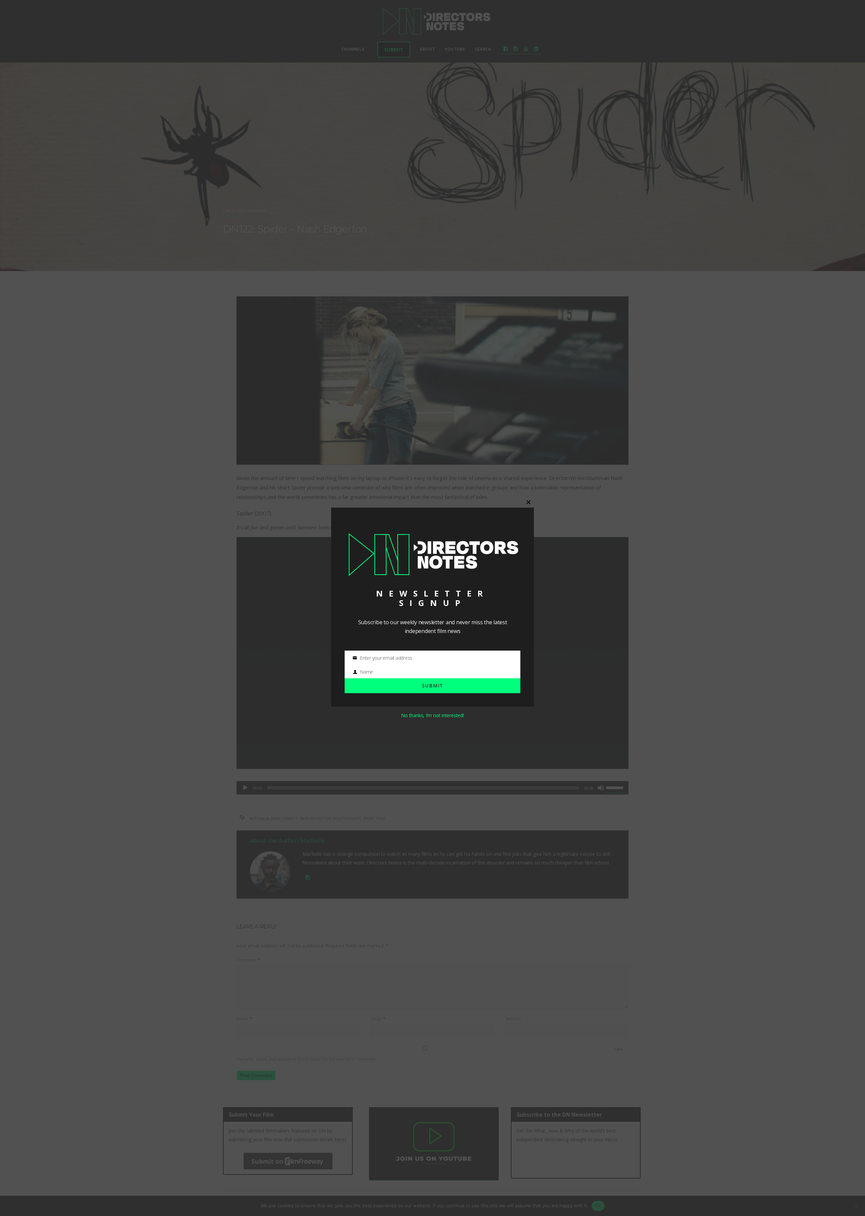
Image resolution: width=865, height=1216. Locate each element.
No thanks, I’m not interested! (432, 715)
